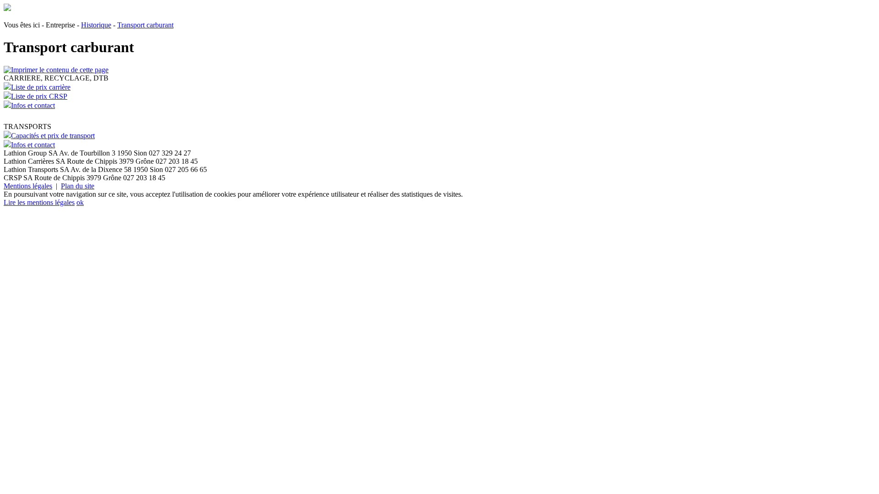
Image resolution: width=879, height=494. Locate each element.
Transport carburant (145, 25)
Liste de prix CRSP (39, 96)
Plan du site (77, 186)
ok (80, 202)
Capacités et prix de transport (53, 136)
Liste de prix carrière (41, 87)
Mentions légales (28, 186)
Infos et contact (33, 105)
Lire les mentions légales (39, 202)
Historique (96, 25)
